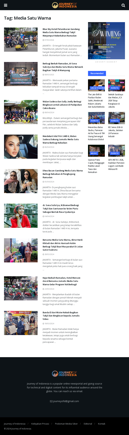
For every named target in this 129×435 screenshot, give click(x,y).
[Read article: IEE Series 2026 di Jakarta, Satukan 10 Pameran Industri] (116, 118)
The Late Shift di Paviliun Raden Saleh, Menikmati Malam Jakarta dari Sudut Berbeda (96, 100)
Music (94, 153)
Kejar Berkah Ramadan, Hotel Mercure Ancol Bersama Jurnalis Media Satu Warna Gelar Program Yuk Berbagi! (61, 281)
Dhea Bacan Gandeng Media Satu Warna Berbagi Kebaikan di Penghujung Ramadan (63, 174)
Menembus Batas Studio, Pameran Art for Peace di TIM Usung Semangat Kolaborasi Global (96, 133)
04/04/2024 (49, 216)
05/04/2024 (49, 182)
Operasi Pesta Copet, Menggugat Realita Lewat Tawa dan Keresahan (96, 166)
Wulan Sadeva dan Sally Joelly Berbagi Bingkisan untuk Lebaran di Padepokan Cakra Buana (62, 105)
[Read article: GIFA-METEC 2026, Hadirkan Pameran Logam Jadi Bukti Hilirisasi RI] (116, 151)
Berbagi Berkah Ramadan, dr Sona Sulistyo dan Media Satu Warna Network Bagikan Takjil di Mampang (63, 67)
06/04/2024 (49, 147)
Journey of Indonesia (14, 423)
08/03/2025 (49, 74)
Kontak (101, 423)
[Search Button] (123, 5)
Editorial (88, 423)
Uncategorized (99, 88)
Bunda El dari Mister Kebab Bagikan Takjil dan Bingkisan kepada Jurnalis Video (61, 316)
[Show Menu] (5, 5)
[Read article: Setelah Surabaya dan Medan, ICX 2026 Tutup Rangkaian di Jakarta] (116, 85)
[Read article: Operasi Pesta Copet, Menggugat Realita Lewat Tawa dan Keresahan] (96, 151)
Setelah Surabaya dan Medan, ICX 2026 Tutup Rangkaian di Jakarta (115, 100)
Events (115, 88)
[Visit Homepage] (64, 5)
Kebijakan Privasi (40, 423)
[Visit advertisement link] (106, 40)
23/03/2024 (49, 289)
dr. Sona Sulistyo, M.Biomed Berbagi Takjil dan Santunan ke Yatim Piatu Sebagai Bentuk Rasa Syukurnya (61, 208)
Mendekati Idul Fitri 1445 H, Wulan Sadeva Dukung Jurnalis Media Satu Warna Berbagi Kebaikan (61, 139)
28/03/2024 (49, 254)
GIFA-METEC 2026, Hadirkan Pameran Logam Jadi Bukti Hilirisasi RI (116, 164)
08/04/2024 (49, 112)
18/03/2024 (49, 323)
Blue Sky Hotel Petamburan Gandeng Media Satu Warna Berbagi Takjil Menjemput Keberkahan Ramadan (61, 32)
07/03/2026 (49, 40)
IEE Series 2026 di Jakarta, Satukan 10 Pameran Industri (115, 132)
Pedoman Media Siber (66, 423)
